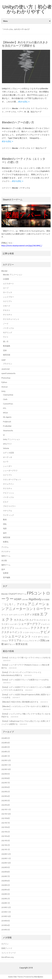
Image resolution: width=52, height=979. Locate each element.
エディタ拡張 (8, 453)
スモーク (6, 306)
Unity (3, 391)
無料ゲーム (5, 565)
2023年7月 (5, 783)
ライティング (8, 515)
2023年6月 (5, 787)
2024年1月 (5, 756)
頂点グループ (36, 112)
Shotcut (4, 387)
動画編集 (6, 346)
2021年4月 (5, 836)
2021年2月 (5, 845)
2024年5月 (5, 738)
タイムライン (8, 484)
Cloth (5, 399)
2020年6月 (5, 881)
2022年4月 (5, 805)
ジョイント (45, 624)
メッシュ (25, 641)
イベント (5, 615)
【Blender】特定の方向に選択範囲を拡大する (19, 702)
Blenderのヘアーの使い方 (18, 122)
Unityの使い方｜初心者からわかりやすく (27, 9)
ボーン (41, 637)
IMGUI (5, 413)
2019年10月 (6, 916)
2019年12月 (6, 907)
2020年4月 (5, 890)
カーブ (5, 288)
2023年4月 (5, 796)
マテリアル (7, 511)
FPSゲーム (22, 594)
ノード (5, 323)
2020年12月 (6, 854)
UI (4, 435)
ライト (5, 337)
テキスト (6, 310)
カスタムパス (21, 619)
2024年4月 (5, 743)
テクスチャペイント (11, 319)
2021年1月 (5, 849)
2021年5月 (5, 832)
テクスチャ (7, 315)
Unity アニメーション (11, 439)
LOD (23, 599)
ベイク (34, 637)
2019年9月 (5, 921)
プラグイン (7, 364)
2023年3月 (5, 800)
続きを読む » (23, 102)
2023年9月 (5, 774)
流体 (5, 350)
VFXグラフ (7, 444)
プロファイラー (9, 506)
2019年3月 (5, 930)
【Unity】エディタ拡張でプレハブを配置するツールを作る (25, 680)
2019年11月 (6, 912)
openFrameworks (8, 373)
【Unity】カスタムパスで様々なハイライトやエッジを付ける (25, 657)
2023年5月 (5, 792)
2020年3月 (5, 894)
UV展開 (6, 279)
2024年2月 (5, 752)
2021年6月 (5, 827)
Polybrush (7, 422)
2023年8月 (5, 778)
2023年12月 (6, 760)
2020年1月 (5, 903)
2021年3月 (5, 841)
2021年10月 (6, 814)
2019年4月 (5, 925)
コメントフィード (8, 953)
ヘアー (20, 112)
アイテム (5, 547)
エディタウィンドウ (16, 615)
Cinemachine (8, 395)
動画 (5, 519)
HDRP (17, 599)
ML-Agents (7, 417)
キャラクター (41, 620)
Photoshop (5, 378)
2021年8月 (5, 818)
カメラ (5, 462)
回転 (5, 524)
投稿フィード (6, 948)
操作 (5, 533)
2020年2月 (5, 899)
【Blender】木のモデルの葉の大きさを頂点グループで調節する (25, 44)
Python (4, 382)
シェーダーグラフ (10, 470)
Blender (15, 108)
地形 (5, 528)
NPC (26, 599)
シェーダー (7, 466)
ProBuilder (7, 426)
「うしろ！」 (8, 604)
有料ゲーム (5, 556)
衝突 (18, 644)
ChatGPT (12, 594)
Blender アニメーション (12, 275)
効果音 (5, 573)
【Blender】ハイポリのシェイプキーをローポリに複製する (25, 706)
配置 (23, 644)
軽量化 (5, 542)
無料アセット (9, 644)
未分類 (4, 560)
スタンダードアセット (12, 479)
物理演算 (6, 355)
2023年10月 (6, 769)
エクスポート (8, 283)
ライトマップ (34, 641)
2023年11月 (6, 765)
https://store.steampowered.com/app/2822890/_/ (21, 246)
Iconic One (12, 977)
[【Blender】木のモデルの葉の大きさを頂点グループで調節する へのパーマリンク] (26, 82)
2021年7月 (5, 823)
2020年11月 (6, 858)
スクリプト (7, 301)
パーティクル (24, 108)
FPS (4, 408)
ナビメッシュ (8, 493)
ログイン (5, 944)
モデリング (7, 332)
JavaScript (5, 369)
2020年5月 (5, 885)
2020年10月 (6, 863)
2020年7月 (5, 876)
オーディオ (7, 457)
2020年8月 (5, 872)
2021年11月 (6, 809)
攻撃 (47, 641)
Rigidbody (35, 599)
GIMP (3, 360)
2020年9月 (5, 867)
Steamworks (8, 430)
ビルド (5, 502)
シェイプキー (8, 297)
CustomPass (8, 404)
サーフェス (7, 292)
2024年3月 (5, 747)
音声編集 (6, 577)
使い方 (5, 341)
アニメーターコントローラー (27, 609)
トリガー (26, 632)
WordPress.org (7, 957)
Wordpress (38, 977)
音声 (3, 569)
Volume (6, 448)
